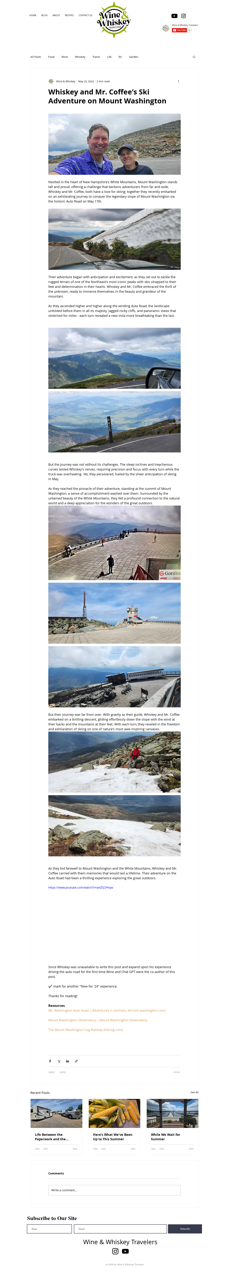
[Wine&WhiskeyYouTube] (174, 16)
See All (195, 1092)
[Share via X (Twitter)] (58, 1061)
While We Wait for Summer (165, 1136)
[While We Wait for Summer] (172, 1113)
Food (51, 56)
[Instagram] (183, 16)
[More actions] (178, 81)
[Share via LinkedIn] (67, 1061)
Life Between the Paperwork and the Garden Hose (50, 1136)
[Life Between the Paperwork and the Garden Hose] (56, 1113)
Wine (65, 56)
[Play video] (114, 922)
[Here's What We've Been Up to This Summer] (114, 1113)
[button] (194, 56)
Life (109, 56)
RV (120, 56)
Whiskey (80, 56)
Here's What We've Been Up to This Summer (112, 1136)
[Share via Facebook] (50, 1061)
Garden (133, 56)
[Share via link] (76, 1061)
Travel (96, 56)
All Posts (35, 56)
